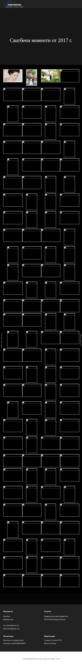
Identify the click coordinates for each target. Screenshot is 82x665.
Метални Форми (50, 643)
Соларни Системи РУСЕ (53, 640)
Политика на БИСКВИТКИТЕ (14, 643)
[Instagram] (76, 657)
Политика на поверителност (13, 640)
